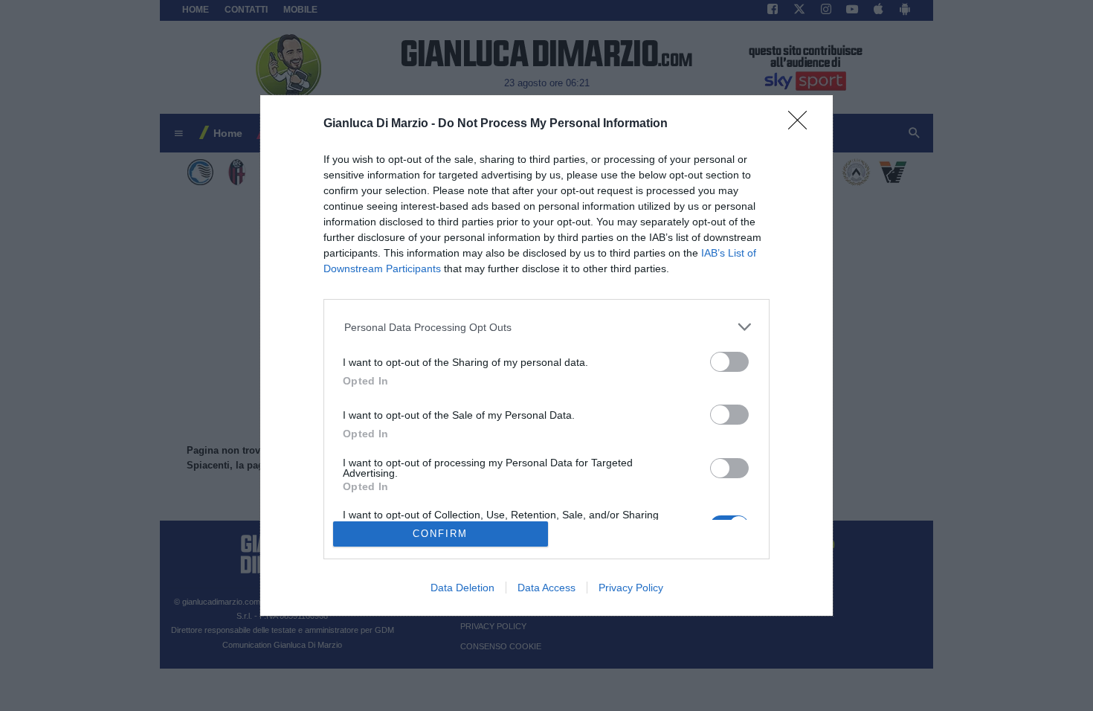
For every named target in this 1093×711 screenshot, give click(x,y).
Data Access (546, 587)
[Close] (802, 125)
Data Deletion (462, 587)
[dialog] (546, 356)
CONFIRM (440, 533)
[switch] (729, 362)
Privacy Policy (631, 587)
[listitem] (546, 327)
